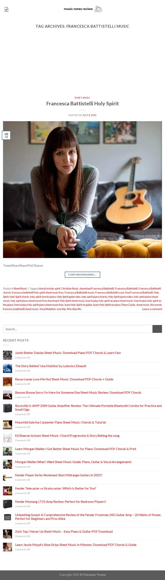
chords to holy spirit (49, 288)
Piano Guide (128, 304)
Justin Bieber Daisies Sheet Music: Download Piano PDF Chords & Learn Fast (68, 353)
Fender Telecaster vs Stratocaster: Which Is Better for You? (55, 488)
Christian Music (69, 288)
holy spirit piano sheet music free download (35, 300)
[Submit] (157, 329)
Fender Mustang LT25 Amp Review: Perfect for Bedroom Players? (60, 501)
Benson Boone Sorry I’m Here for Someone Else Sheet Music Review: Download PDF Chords (78, 392)
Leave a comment (152, 309)
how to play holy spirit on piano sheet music (109, 300)
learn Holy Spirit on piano (107, 304)
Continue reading (82, 274)
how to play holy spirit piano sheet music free (39, 304)
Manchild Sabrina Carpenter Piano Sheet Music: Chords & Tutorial (60, 422)
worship (61, 309)
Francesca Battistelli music (79, 292)
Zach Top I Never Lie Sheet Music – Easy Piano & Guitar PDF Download (64, 531)
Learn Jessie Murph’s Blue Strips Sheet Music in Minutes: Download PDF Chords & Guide (75, 544)
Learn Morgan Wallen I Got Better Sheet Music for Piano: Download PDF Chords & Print (75, 449)
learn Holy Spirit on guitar (78, 304)
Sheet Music (82, 97)
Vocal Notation (47, 309)
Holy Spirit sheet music (72, 300)
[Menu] (6, 9)
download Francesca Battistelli (96, 288)
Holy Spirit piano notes (120, 296)
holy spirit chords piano (43, 296)
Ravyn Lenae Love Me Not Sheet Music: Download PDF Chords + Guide (64, 379)
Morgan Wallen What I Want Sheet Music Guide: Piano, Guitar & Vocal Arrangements (73, 462)
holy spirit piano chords (94, 296)
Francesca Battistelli (126, 288)
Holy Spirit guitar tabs (68, 296)
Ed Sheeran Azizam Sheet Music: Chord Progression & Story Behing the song (67, 435)
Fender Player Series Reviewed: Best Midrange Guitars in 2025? (58, 475)
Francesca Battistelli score (109, 292)
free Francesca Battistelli (139, 292)
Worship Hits (74, 309)
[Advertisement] (82, 66)
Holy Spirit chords (19, 296)
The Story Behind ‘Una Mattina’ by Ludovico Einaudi (50, 366)
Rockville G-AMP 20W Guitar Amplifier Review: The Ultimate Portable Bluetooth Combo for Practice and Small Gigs (88, 407)
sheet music (143, 304)
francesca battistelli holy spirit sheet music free (38, 292)
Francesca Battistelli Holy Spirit (82, 103)
